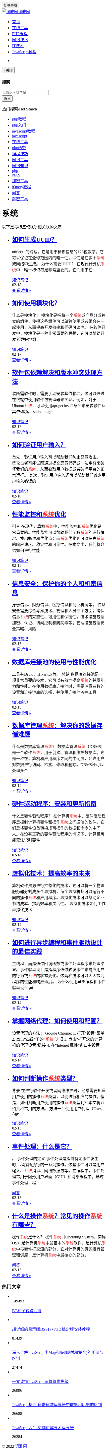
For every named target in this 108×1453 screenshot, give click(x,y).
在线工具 (20, 28)
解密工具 (20, 199)
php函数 (19, 148)
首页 (16, 22)
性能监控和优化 (39, 514)
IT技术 (18, 46)
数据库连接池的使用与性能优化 (54, 662)
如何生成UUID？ (34, 239)
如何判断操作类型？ (45, 1078)
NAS (16, 175)
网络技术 (20, 40)
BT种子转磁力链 (26, 1311)
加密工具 (20, 181)
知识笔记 (20, 280)
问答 (16, 193)
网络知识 (20, 166)
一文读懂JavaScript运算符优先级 (40, 1381)
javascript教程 (23, 131)
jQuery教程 (21, 187)
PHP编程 (20, 34)
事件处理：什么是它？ (42, 1146)
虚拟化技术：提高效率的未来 (51, 873)
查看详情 (21, 290)
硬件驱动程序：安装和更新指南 (54, 804)
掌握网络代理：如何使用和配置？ (57, 1021)
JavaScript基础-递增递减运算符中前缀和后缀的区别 (57, 1405)
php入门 (19, 125)
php (15, 170)
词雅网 (24, 12)
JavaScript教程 (24, 52)
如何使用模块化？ (36, 303)
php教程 (19, 119)
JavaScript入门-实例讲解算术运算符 (43, 1428)
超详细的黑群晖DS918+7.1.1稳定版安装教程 (51, 1329)
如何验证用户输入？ (39, 445)
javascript (19, 136)
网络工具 (20, 160)
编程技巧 (20, 154)
